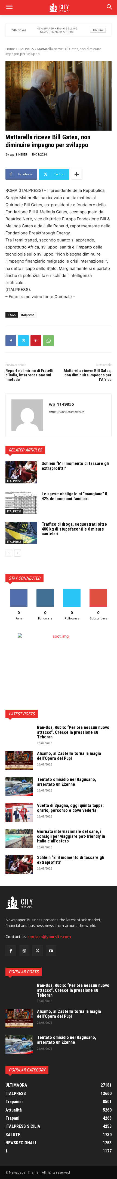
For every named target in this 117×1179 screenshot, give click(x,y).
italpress (27, 315)
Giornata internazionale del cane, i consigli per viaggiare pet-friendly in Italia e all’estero (71, 836)
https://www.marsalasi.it (66, 412)
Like (19, 591)
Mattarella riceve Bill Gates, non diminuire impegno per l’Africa (88, 375)
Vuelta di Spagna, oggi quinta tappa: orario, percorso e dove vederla (70, 808)
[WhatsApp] (48, 340)
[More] (76, 174)
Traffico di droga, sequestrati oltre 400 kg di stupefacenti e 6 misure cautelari (74, 529)
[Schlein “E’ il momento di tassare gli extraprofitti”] (21, 472)
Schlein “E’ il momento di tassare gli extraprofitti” (75, 466)
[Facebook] (10, 340)
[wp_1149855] (27, 415)
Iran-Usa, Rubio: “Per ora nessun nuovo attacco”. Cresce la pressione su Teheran (73, 732)
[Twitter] (23, 340)
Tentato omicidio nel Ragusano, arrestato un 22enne (66, 782)
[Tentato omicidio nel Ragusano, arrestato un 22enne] (19, 786)
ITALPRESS (26, 49)
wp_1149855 (18, 154)
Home (10, 49)
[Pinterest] (35, 340)
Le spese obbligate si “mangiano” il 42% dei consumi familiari (74, 496)
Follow (45, 591)
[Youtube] (51, 950)
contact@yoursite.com (49, 936)
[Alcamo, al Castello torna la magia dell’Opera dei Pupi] (19, 760)
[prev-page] (8, 553)
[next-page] (17, 553)
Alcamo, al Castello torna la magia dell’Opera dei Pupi (69, 756)
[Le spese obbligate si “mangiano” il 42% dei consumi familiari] (21, 503)
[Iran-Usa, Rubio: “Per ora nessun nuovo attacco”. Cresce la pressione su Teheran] (19, 734)
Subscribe (98, 591)
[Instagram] (24, 950)
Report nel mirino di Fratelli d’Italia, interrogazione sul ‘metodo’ (29, 375)
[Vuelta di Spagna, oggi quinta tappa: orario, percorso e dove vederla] (19, 812)
